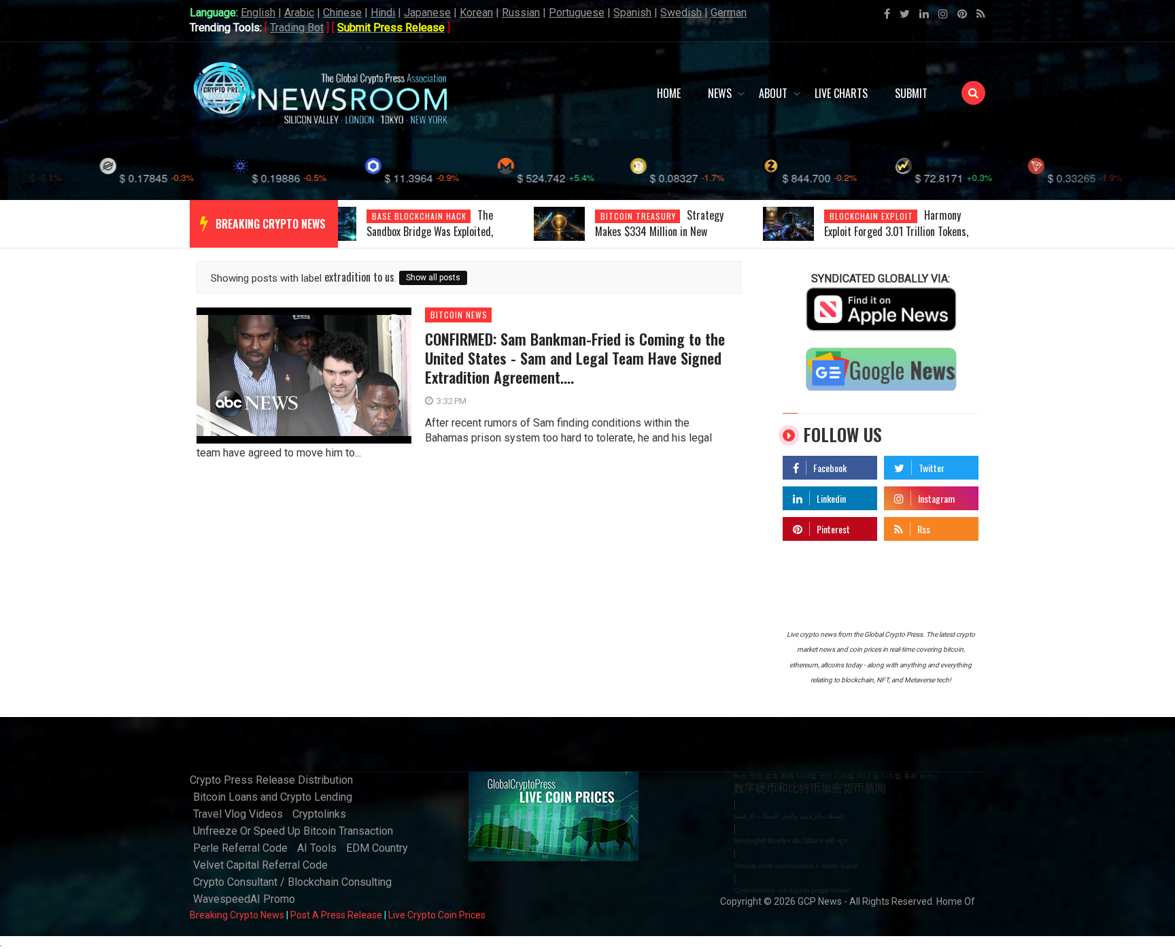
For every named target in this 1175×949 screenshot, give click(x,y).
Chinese (342, 12)
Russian (521, 12)
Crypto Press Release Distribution (271, 779)
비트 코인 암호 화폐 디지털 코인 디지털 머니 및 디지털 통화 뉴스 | (835, 776)
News (720, 93)
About (773, 93)
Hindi (383, 12)
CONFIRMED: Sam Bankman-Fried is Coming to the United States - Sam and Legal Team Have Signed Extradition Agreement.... (575, 357)
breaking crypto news (271, 224)
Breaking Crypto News (237, 915)
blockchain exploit (871, 216)
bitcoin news (459, 315)
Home (669, 93)
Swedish (681, 12)
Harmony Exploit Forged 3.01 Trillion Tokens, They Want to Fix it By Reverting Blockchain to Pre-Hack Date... (896, 239)
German (729, 12)
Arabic (299, 12)
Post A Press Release (336, 915)
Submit (911, 93)
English (258, 12)
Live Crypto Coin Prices (437, 915)
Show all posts (433, 277)
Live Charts (841, 93)
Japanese (427, 12)
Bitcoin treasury (638, 216)
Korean (476, 12)
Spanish (632, 12)
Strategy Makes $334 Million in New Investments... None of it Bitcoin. (663, 231)
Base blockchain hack (419, 216)
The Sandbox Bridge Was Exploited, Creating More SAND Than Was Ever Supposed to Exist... (441, 239)
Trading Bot (297, 27)
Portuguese (576, 12)
